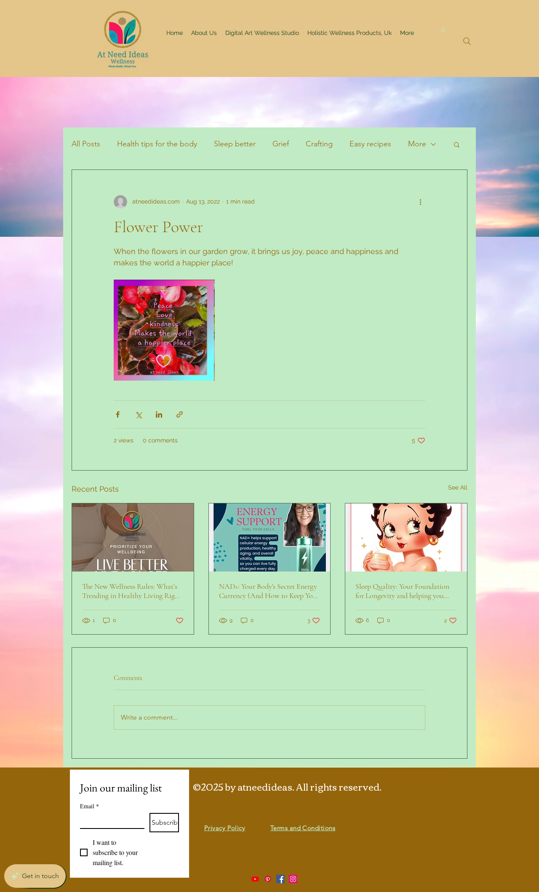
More (417, 143)
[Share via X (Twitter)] (138, 414)
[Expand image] (164, 330)
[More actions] (420, 202)
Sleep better (235, 143)
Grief (280, 143)
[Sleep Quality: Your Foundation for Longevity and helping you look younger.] (406, 537)
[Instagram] (293, 879)
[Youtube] (255, 879)
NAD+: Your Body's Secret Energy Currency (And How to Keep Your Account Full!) (269, 591)
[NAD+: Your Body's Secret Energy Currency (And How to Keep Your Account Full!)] (270, 537)
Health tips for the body (157, 143)
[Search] (467, 41)
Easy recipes (370, 143)
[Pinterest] (268, 879)
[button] (443, 27)
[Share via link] (180, 414)
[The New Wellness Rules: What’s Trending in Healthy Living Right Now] (133, 537)
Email (89, 806)
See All (457, 487)
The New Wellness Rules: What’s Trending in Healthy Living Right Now (131, 591)
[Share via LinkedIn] (159, 414)
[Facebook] (280, 879)
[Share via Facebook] (118, 414)
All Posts (86, 143)
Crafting (319, 143)
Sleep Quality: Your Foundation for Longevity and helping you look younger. (402, 591)
